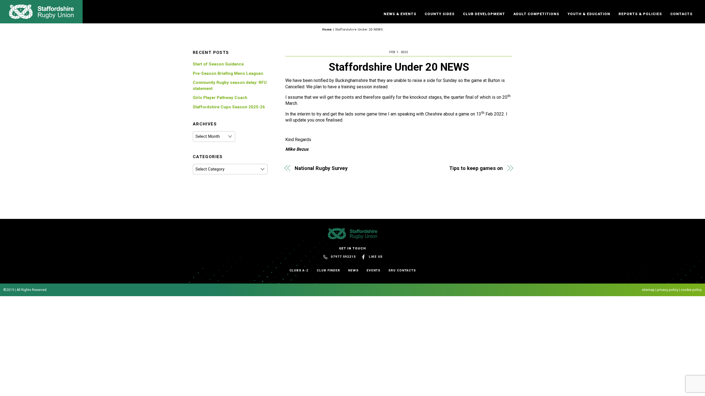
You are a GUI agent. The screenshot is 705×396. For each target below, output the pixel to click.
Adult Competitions (536, 14)
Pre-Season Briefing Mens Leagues (228, 73)
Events (374, 270)
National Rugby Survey (321, 168)
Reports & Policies (640, 14)
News (353, 270)
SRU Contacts (402, 270)
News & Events (400, 14)
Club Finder (328, 270)
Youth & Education (589, 14)
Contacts (681, 14)
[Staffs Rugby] (41, 16)
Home (327, 29)
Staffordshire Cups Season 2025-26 (229, 107)
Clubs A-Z (299, 270)
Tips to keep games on (476, 168)
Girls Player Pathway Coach (220, 97)
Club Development (484, 14)
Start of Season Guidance (218, 64)
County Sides (440, 14)
